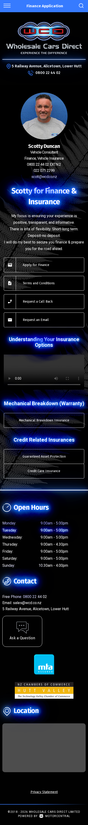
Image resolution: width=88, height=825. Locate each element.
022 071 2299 (44, 170)
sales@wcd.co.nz (27, 603)
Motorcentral (57, 816)
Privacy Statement (44, 792)
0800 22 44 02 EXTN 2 (44, 164)
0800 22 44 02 (47, 72)
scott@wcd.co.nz (44, 176)
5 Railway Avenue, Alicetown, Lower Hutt (47, 66)
